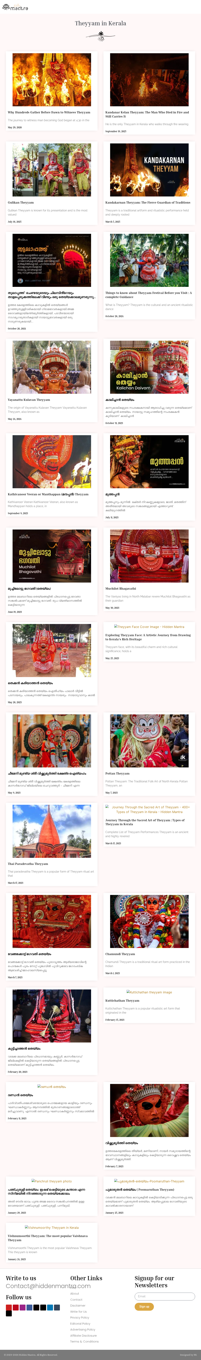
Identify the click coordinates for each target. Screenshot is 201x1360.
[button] (156, 7)
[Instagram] (23, 1307)
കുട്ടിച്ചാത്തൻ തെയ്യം (24, 1048)
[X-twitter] (9, 1313)
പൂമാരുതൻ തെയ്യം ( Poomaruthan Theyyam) (139, 1189)
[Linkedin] (50, 1307)
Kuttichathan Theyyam (122, 1000)
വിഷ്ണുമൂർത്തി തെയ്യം (121, 1143)
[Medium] (36, 1307)
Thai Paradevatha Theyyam (28, 864)
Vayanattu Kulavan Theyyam (29, 400)
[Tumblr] (57, 1307)
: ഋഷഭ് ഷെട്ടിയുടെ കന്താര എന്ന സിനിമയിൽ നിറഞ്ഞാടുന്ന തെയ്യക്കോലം (46, 1191)
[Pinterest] (16, 1307)
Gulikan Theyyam (21, 202)
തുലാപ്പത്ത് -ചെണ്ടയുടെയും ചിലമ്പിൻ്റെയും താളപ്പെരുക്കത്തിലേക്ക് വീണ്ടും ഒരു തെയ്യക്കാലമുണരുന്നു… (52, 295)
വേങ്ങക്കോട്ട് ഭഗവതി (29, 954)
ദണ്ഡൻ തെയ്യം (20, 1095)
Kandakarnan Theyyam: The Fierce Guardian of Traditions (147, 202)
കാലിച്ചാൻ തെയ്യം (119, 400)
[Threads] (43, 1307)
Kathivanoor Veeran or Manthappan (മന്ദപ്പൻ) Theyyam (48, 494)
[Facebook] (29, 1307)
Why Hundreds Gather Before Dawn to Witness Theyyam (49, 112)
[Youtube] (9, 1307)
